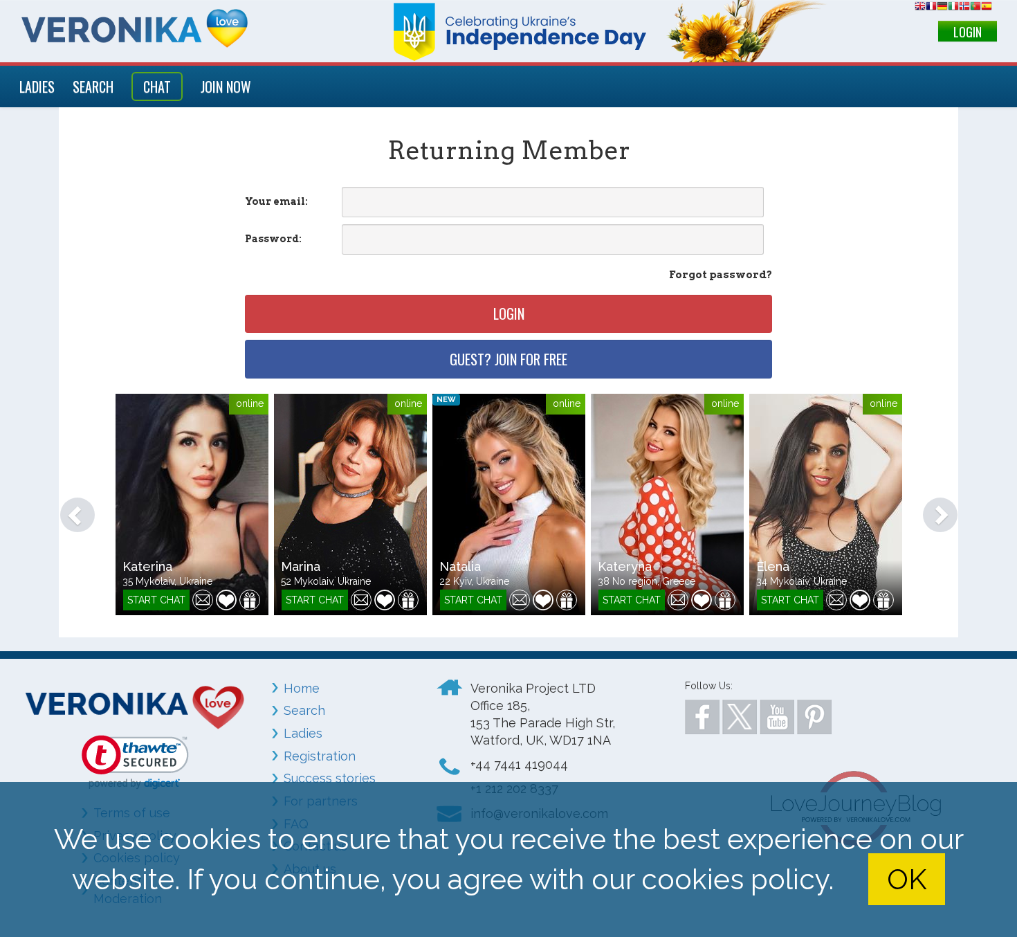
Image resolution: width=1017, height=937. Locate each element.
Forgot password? (720, 275)
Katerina (147, 566)
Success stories (330, 778)
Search (304, 710)
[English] (920, 8)
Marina (300, 566)
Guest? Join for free (508, 359)
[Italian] (953, 8)
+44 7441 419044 (519, 764)
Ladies (303, 733)
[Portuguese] (975, 8)
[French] (931, 8)
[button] (70, 508)
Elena (772, 566)
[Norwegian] (964, 8)
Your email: (276, 201)
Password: (273, 238)
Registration (320, 756)
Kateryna (625, 566)
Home (302, 688)
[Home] (136, 28)
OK (906, 879)
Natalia (460, 566)
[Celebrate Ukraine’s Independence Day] (594, 31)
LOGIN (967, 32)
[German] (942, 8)
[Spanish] (986, 8)
